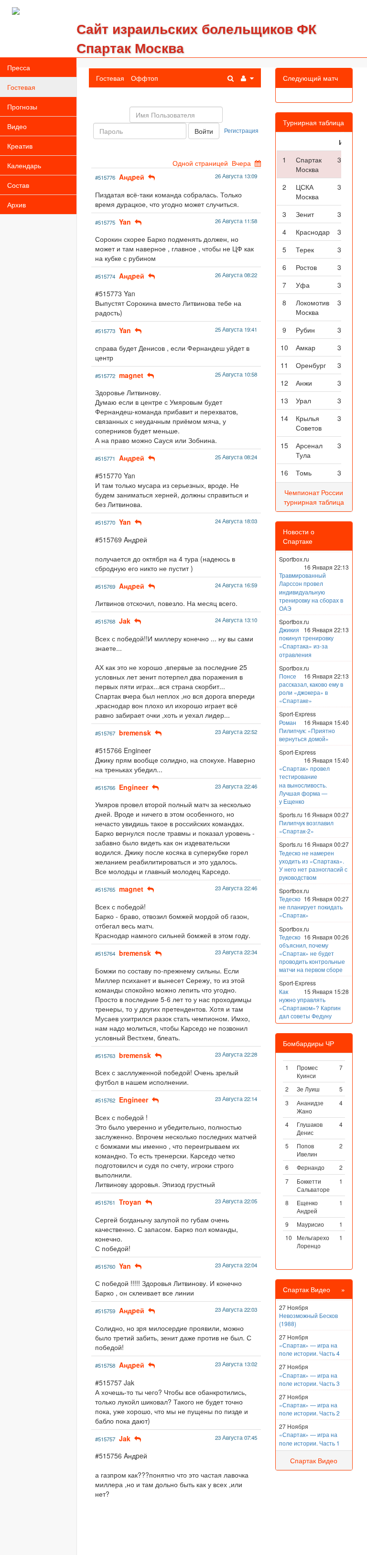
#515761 (105, 1202)
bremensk (135, 732)
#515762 (105, 1100)
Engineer (133, 787)
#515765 (105, 889)
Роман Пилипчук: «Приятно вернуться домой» (307, 730)
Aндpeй (131, 177)
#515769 (105, 586)
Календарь (24, 165)
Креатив (19, 146)
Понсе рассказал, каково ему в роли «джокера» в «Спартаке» (311, 688)
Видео (17, 126)
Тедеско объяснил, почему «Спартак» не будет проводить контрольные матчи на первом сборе (312, 953)
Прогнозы (22, 106)
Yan (125, 222)
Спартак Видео (313, 1460)
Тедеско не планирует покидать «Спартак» (311, 907)
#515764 (105, 953)
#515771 (105, 458)
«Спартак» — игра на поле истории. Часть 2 (309, 1409)
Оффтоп (144, 78)
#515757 (105, 1439)
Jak (124, 621)
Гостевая (21, 87)
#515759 (105, 1311)
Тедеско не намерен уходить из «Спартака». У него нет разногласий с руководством (313, 865)
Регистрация (241, 130)
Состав (18, 185)
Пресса (18, 67)
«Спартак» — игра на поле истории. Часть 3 (309, 1379)
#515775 (105, 222)
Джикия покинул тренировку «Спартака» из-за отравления (306, 642)
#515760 (105, 1266)
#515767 (105, 733)
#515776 (105, 177)
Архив (16, 204)
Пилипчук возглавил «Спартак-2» (306, 827)
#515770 (105, 522)
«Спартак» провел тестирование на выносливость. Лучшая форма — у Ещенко (304, 784)
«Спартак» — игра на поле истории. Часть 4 (309, 1349)
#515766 (105, 787)
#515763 (105, 1055)
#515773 (105, 331)
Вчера (241, 163)
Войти (203, 131)
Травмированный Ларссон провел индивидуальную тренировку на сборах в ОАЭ (311, 591)
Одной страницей (200, 163)
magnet (131, 375)
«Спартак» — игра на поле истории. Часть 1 (309, 1438)
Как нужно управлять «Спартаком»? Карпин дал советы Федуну (310, 1003)
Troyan (130, 1202)
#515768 (105, 621)
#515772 (105, 375)
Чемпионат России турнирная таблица (314, 497)
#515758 (105, 1365)
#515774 (105, 276)
